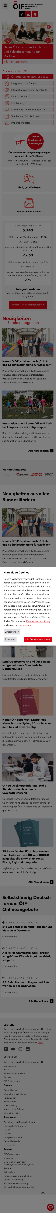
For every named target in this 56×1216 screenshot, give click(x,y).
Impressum (25, 625)
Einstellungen (12, 631)
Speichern (10, 639)
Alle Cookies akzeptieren (38, 639)
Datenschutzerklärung (38, 621)
